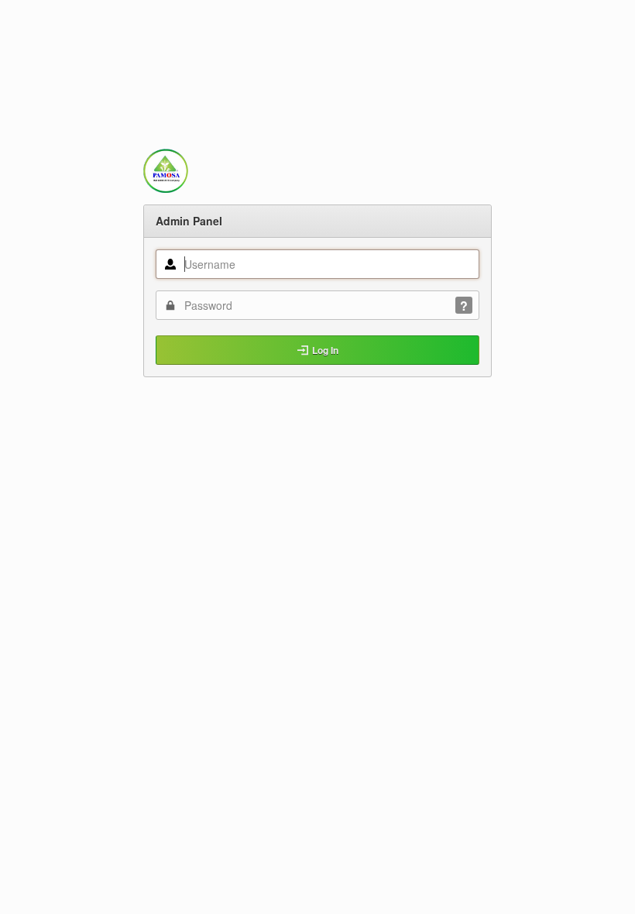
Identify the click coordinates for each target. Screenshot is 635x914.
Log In (325, 350)
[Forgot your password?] (463, 305)
